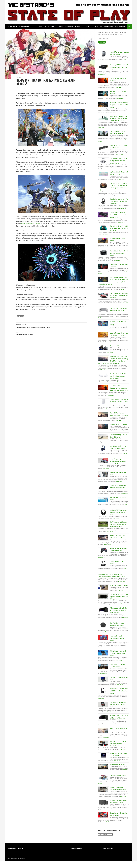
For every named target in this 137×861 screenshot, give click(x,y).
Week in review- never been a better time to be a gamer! (33, 326)
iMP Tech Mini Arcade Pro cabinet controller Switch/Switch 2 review (118, 743)
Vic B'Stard (34, 88)
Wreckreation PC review (118, 775)
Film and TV (78, 26)
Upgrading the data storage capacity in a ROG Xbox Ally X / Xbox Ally (119, 596)
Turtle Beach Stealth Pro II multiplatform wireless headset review (118, 160)
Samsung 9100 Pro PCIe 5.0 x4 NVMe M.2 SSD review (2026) (119, 67)
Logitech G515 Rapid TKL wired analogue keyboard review (118, 487)
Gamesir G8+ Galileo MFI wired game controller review (118, 310)
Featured (21, 316)
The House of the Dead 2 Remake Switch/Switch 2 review (118, 704)
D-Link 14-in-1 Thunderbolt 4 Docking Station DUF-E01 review (119, 401)
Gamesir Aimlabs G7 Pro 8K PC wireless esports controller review (119, 228)
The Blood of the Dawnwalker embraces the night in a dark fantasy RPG (119, 388)
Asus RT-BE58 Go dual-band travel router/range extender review (119, 376)
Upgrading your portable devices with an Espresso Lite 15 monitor (118, 461)
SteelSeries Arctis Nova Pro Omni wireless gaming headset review (119, 201)
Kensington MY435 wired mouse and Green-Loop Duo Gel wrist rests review (119, 118)
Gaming (60, 26)
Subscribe (102, 42)
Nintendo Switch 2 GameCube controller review (117, 638)
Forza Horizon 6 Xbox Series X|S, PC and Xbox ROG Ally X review (119, 295)
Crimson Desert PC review (118, 424)
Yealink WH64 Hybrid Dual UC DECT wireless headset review (119, 691)
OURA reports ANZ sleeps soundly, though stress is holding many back (118, 524)
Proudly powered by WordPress (16, 858)
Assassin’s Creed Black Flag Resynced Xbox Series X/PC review (119, 105)
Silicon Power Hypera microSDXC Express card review (118, 653)
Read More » (101, 74)
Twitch (46, 26)
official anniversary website (30, 223)
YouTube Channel (120, 26)
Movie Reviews (108, 26)
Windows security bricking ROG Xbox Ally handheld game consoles (118, 610)
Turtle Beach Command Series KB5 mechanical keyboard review (119, 215)
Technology (98, 26)
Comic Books (88, 26)
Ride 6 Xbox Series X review (119, 585)
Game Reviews (69, 26)
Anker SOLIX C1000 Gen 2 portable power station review (119, 253)
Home (40, 26)
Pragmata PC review (116, 346)
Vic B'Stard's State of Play (18, 26)
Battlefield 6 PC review (117, 765)
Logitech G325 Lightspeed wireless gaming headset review (118, 512)
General (53, 26)
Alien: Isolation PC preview (24, 333)
